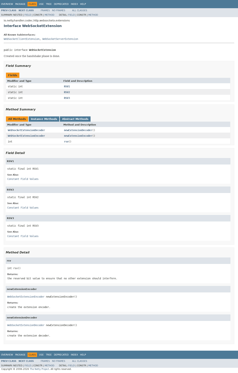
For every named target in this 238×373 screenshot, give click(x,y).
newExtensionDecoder (78, 130)
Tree (49, 4)
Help (83, 4)
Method (49, 15)
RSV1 (67, 86)
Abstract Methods (75, 119)
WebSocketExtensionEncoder (26, 135)
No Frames (58, 10)
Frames (45, 10)
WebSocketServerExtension (60, 38)
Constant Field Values (22, 178)
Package (20, 4)
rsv (66, 141)
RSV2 (67, 92)
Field (28, 15)
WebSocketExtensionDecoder (26, 130)
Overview (7, 4)
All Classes (79, 10)
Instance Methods (44, 119)
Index (74, 4)
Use (41, 4)
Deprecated (61, 4)
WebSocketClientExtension (21, 38)
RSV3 (67, 97)
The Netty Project (39, 369)
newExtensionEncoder (78, 135)
